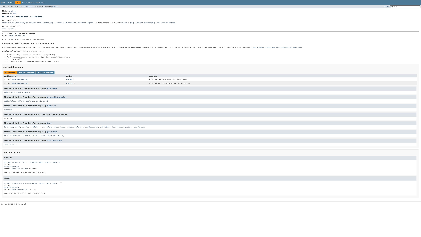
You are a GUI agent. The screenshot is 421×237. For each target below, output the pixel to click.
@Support (7, 162)
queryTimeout (139, 127)
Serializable (161, 23)
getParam (20, 101)
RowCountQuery (149, 23)
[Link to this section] (55, 43)
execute (25, 127)
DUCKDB (40, 162)
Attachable (6, 23)
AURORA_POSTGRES (19, 162)
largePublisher (10, 144)
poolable (128, 127)
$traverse (26, 135)
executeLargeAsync (74, 127)
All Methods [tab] (10, 73)
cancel (17, 127)
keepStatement (118, 127)
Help (43, 2)
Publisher (81, 23)
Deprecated (30, 2)
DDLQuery (32, 23)
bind (6, 127)
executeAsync (35, 127)
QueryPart (139, 23)
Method (29, 6)
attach (7, 92)
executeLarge (59, 127)
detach (27, 92)
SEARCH (386, 6)
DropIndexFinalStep (45, 23)
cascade (69, 79)
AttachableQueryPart (20, 23)
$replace (7, 135)
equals (43, 135)
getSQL (38, 101)
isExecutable (105, 127)
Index (38, 2)
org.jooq (12, 11)
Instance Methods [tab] (26, 73)
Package (11, 2)
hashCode (51, 135)
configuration (17, 92)
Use (23, 2)
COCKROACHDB (32, 162)
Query (132, 23)
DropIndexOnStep (8, 29)
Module (3, 2)
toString (60, 135)
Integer (71, 23)
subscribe (8, 110)
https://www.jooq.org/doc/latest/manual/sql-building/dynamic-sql (276, 47)
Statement (172, 23)
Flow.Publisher (60, 23)
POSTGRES (47, 162)
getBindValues (10, 101)
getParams (30, 101)
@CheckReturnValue (11, 167)
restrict (69, 83)
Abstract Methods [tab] (45, 73)
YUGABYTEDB (56, 162)
